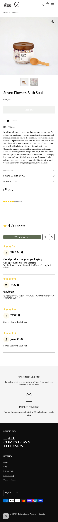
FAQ (5, 467)
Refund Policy (8, 476)
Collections (15, 13)
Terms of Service (9, 480)
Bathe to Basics (23, 514)
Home (5, 13)
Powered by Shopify (37, 514)
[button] (8, 202)
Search (5, 463)
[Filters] (45, 237)
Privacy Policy (8, 471)
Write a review (22, 237)
